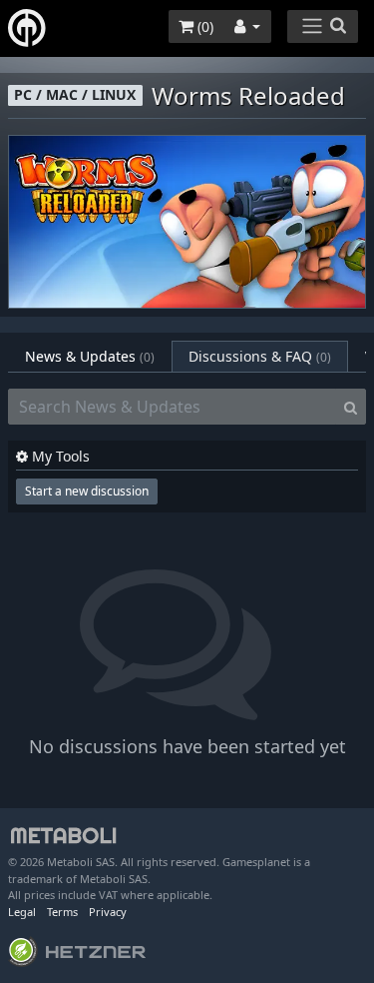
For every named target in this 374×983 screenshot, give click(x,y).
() (203, 26)
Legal (22, 911)
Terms (62, 911)
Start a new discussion (87, 491)
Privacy (108, 911)
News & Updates (90, 356)
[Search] (350, 407)
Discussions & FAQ (259, 356)
